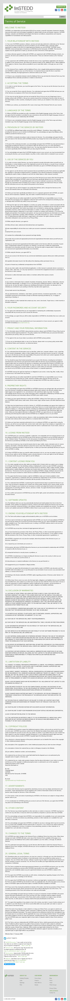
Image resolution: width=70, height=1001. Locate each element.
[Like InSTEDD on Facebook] (56, 10)
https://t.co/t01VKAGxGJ (10, 951)
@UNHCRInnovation (11, 942)
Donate (36, 985)
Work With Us (38, 982)
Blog (51, 978)
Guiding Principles (24, 978)
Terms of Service (54, 990)
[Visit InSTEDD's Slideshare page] (65, 10)
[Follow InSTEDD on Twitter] (59, 10)
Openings (22, 982)
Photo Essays (53, 985)
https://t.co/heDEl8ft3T (20, 960)
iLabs (21, 980)
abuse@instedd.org (24, 322)
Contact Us (61, 6)
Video (51, 982)
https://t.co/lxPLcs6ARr (10, 962)
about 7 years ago (26, 945)
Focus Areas (38, 978)
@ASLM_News (9, 947)
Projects (37, 980)
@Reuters (8, 958)
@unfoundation (9, 953)
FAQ (21, 985)
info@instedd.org (21, 780)
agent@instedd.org (10, 780)
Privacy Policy (53, 988)
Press (51, 980)
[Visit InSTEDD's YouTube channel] (62, 10)
